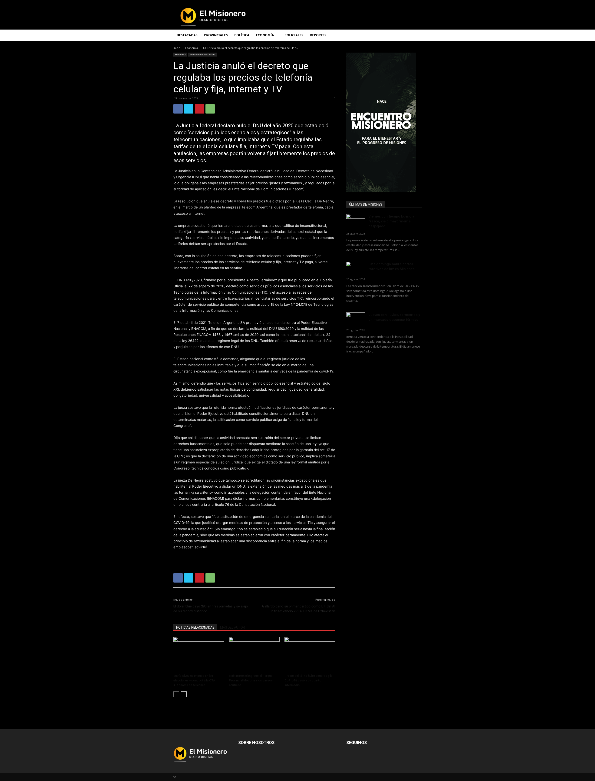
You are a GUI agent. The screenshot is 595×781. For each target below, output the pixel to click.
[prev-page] (176, 694)
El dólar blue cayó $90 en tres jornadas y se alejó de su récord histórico (210, 608)
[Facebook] (178, 109)
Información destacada (202, 54)
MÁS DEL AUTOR (232, 627)
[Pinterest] (199, 109)
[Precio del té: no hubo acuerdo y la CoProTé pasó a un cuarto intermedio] (309, 654)
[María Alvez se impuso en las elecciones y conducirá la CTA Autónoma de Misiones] (198, 654)
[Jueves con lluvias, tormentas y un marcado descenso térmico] (355, 318)
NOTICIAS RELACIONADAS (195, 627)
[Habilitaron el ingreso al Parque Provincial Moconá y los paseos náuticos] (254, 654)
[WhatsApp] (210, 109)
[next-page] (184, 694)
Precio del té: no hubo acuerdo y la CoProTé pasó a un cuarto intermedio (308, 680)
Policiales (293, 35)
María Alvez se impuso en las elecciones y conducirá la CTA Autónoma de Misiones (194, 680)
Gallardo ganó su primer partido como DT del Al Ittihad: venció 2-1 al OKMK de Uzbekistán (298, 608)
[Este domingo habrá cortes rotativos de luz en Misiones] (355, 267)
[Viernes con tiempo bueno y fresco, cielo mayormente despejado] (355, 220)
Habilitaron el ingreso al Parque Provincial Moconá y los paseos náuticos (251, 680)
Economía (191, 48)
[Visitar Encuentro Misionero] (384, 122)
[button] (416, 35)
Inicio (176, 48)
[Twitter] (188, 109)
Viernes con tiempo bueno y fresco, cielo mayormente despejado (391, 221)
